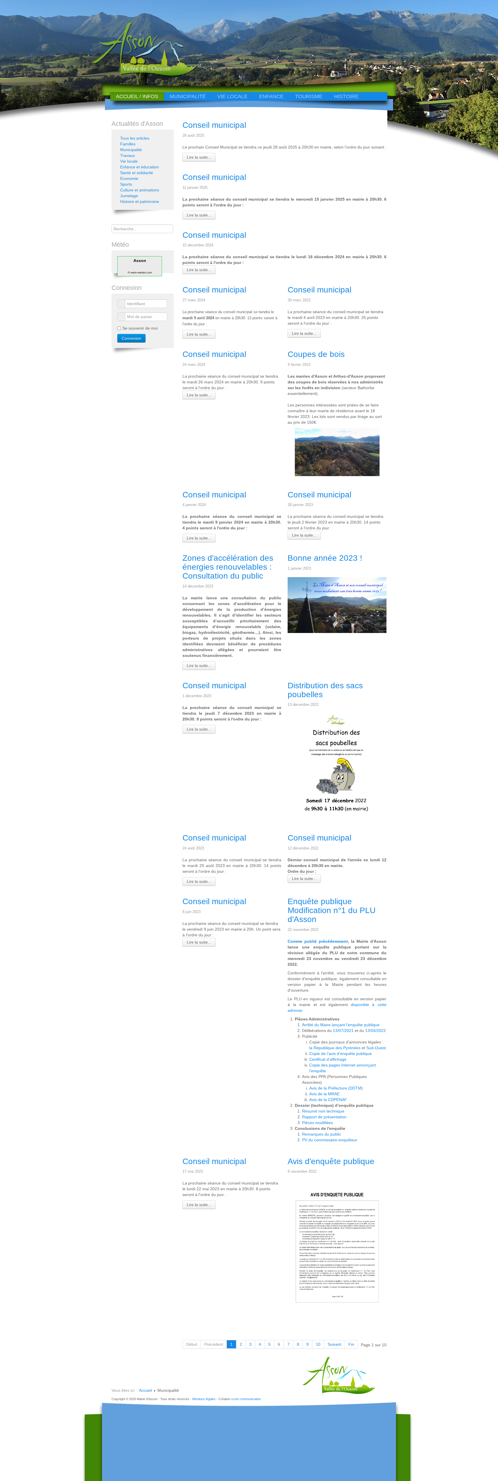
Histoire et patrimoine (139, 201)
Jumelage (129, 195)
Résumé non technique (323, 1111)
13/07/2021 (343, 1030)
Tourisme (308, 96)
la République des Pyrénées (335, 1047)
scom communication (246, 1399)
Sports (126, 184)
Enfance (271, 96)
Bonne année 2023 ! (325, 558)
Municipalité (188, 96)
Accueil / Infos (137, 96)
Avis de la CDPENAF (328, 1099)
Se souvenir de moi (140, 328)
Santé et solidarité (136, 172)
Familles (127, 144)
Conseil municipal (214, 125)
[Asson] (141, 75)
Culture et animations (139, 190)
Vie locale (232, 96)
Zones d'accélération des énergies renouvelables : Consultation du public (227, 567)
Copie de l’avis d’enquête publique (340, 1053)
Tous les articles (134, 138)
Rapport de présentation (324, 1117)
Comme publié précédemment (318, 941)
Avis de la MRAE (324, 1094)
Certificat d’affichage (327, 1059)
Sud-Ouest (376, 1047)
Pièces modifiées (317, 1122)
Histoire (346, 96)
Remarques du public (321, 1134)
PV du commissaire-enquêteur (329, 1140)
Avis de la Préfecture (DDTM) (336, 1088)
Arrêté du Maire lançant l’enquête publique (341, 1024)
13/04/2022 (375, 1030)
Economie (129, 178)
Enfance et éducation (139, 167)
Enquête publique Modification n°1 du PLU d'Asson (332, 910)
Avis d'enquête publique (331, 1161)
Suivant (334, 1344)
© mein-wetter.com (140, 272)
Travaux (127, 155)
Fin (351, 1344)
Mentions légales (204, 1399)
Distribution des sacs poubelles (325, 690)
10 (318, 1344)
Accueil (145, 1390)
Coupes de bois (316, 354)
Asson (139, 260)
